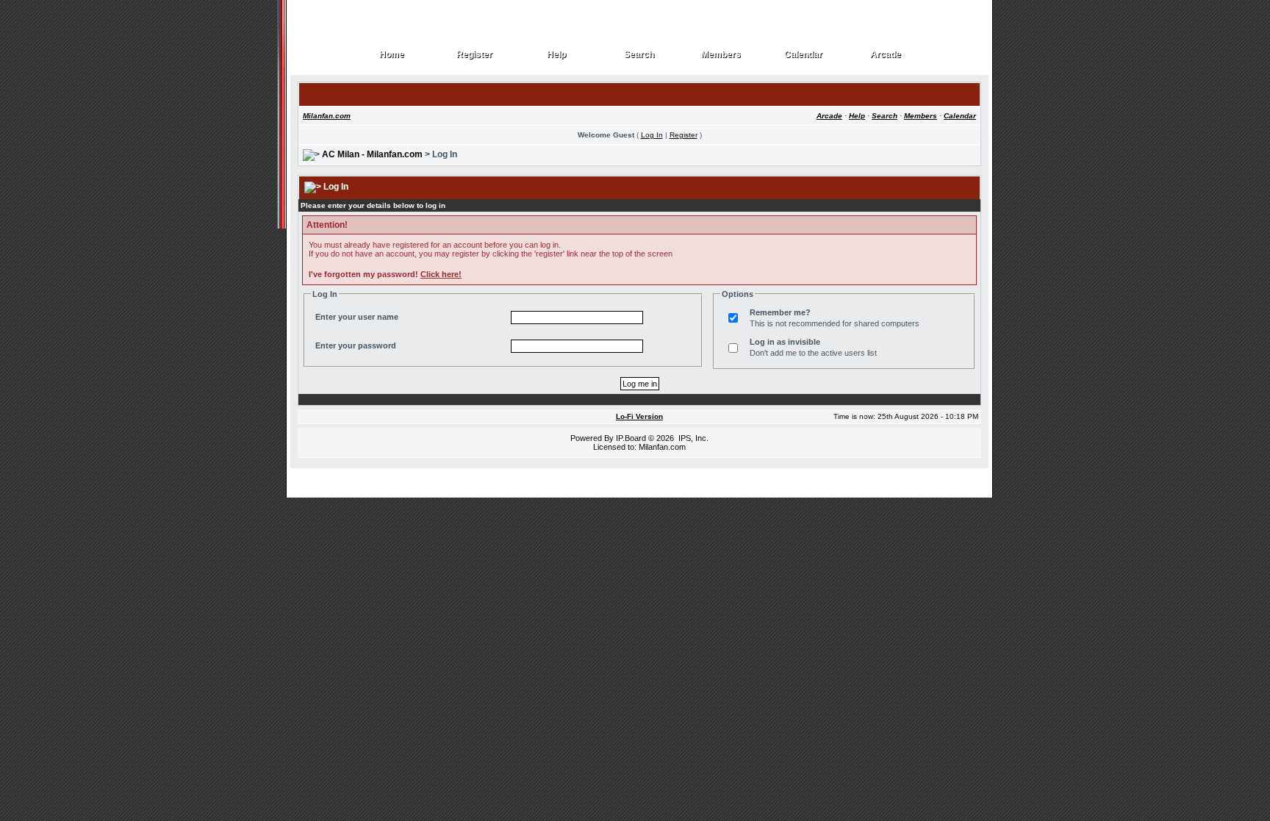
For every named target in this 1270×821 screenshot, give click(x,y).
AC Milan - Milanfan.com (372, 154)
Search (639, 54)
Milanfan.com (327, 116)
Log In (652, 135)
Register (474, 54)
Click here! (441, 274)
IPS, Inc (692, 438)
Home (392, 54)
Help (557, 54)
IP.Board (631, 438)
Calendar (803, 54)
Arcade (886, 54)
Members (721, 54)
